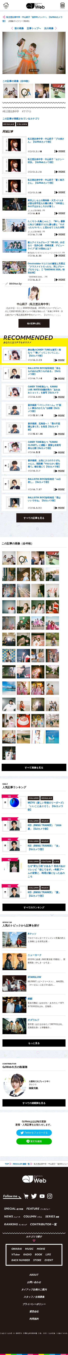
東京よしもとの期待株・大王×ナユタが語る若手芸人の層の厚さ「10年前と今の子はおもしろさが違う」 (46, 203)
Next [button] (60, 1085)
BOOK (38, 1255)
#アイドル (26, 111)
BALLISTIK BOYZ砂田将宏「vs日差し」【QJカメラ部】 (44, 480)
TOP (7, 1164)
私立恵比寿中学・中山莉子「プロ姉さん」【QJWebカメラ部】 (46, 140)
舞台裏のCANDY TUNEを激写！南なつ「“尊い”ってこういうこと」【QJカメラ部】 (44, 352)
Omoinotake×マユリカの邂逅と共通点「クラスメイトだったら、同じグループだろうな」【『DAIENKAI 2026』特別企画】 (46, 268)
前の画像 (19, 28)
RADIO (27, 1255)
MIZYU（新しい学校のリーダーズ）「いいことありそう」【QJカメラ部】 (46, 806)
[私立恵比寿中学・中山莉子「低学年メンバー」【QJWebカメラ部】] (9, 558)
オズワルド (33, 1019)
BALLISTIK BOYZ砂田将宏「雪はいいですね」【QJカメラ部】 (44, 499)
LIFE (48, 1255)
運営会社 (34, 1312)
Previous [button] (5, 1085)
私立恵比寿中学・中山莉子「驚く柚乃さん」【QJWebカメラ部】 (46, 181)
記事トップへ (34, 28)
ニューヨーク (35, 954)
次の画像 (48, 28)
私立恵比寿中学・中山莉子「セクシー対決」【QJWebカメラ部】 (46, 161)
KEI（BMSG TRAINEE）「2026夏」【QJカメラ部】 (44, 826)
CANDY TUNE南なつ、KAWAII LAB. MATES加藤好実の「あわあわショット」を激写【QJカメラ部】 (44, 389)
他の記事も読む (34, 323)
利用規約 (34, 1319)
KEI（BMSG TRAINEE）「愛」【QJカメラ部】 (44, 893)
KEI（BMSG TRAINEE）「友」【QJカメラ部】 (44, 847)
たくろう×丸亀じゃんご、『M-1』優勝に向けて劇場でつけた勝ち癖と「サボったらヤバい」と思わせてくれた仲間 (46, 224)
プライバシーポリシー (34, 1304)
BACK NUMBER (20, 1260)
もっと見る (34, 1043)
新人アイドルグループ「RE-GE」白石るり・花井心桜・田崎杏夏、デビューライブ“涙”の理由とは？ (46, 245)
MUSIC (29, 1249)
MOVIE (41, 1249)
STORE (37, 1260)
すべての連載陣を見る (34, 1103)
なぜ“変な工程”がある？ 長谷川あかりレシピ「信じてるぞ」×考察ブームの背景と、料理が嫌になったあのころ (46, 871)
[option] (10, 91)
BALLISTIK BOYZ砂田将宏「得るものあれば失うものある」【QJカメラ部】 (44, 371)
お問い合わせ (34, 1282)
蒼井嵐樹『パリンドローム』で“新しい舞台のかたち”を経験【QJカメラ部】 (44, 407)
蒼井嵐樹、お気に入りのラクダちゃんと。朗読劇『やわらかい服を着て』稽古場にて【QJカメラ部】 (44, 463)
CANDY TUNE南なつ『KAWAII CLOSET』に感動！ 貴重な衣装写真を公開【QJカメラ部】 (44, 444)
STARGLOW (34, 977)
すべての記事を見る (34, 517)
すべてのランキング (34, 907)
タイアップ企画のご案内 (34, 1290)
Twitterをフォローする (36, 1132)
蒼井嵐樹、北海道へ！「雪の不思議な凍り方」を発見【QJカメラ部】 (44, 426)
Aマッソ (32, 933)
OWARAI (16, 1249)
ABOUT (33, 1275)
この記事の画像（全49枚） (16, 80)
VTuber (15, 1255)
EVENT (49, 1260)
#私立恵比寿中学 (10, 111)
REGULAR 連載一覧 (21, 1164)
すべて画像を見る (34, 767)
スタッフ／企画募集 (34, 1297)
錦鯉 (30, 998)
